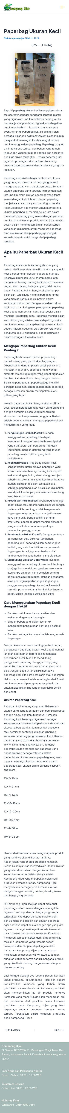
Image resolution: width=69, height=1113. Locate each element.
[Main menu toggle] (61, 7)
